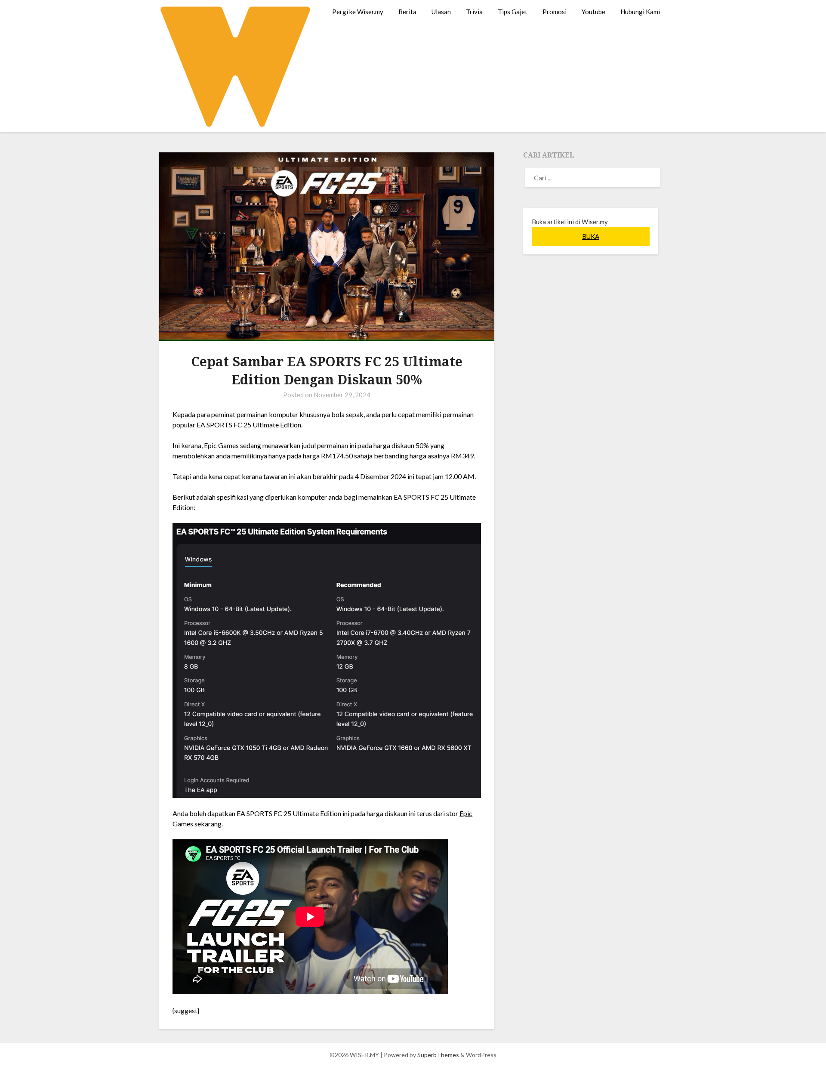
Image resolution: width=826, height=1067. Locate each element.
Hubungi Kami (640, 11)
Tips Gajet (512, 11)
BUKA (590, 236)
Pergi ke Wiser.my (357, 11)
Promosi (554, 11)
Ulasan (441, 11)
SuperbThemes (438, 1054)
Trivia (474, 11)
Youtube (593, 11)
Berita (407, 11)
